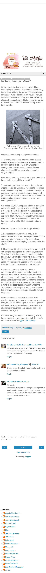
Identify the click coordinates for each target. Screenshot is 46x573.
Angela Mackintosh (12, 513)
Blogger (28, 457)
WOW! (7, 570)
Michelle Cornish (11, 554)
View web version (23, 452)
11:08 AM (35, 364)
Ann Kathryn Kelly (12, 516)
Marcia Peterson (11, 543)
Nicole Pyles (10, 557)
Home (23, 448)
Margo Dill (9, 547)
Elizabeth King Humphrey (17, 364)
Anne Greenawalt (12, 520)
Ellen (7, 530)
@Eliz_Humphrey (27, 321)
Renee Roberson (12, 560)
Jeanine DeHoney (12, 533)
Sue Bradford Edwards (14, 567)
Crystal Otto (9, 527)
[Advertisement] (23, 27)
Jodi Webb (9, 537)
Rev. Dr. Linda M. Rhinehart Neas (20, 345)
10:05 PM (25, 382)
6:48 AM (38, 345)
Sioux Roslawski (11, 564)
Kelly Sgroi (9, 540)
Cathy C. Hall (10, 523)
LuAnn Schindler (14, 382)
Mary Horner (10, 550)
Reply (9, 357)
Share (5, 332)
